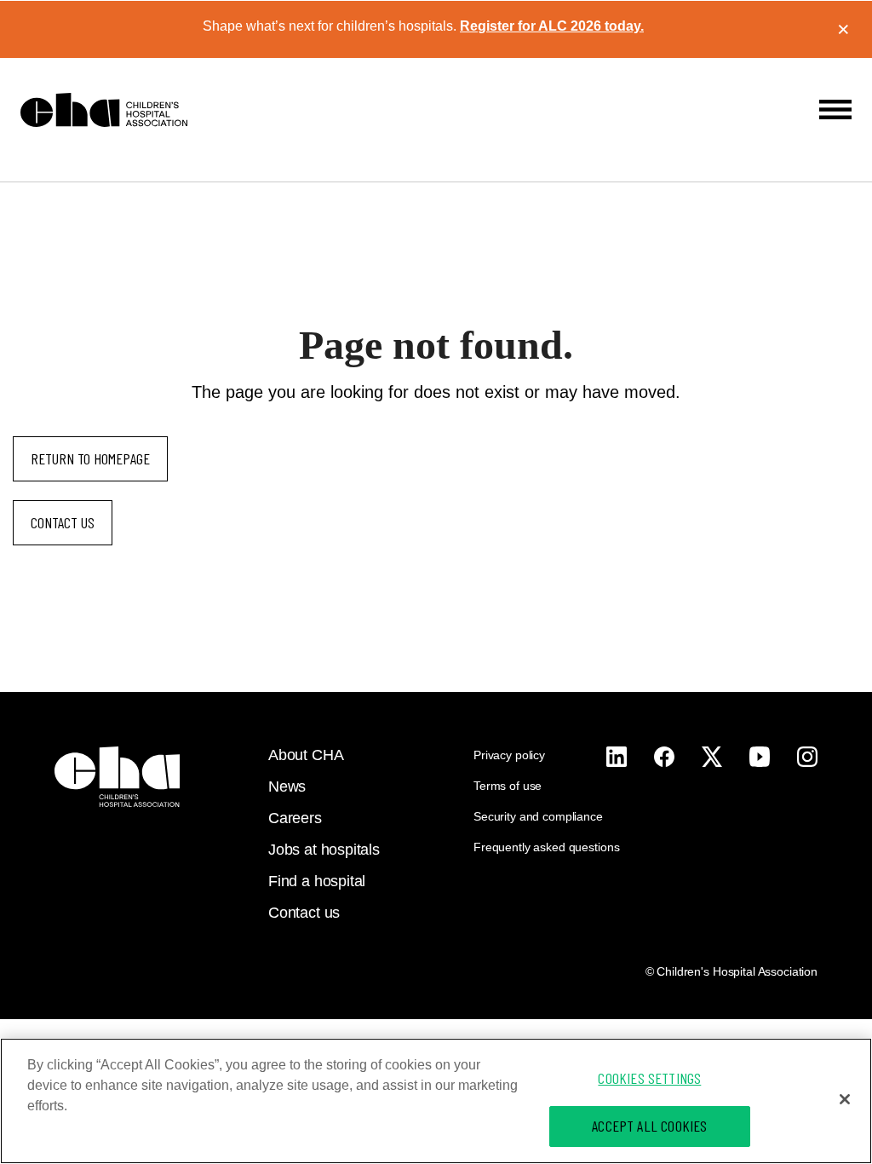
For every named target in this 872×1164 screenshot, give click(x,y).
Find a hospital (316, 881)
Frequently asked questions (546, 847)
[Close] (844, 1099)
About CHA (305, 755)
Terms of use (507, 785)
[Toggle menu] (835, 109)
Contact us (63, 522)
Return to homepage (90, 458)
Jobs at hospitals (324, 849)
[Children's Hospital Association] (117, 776)
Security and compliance (538, 816)
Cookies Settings (649, 1078)
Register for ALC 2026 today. (552, 26)
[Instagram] (616, 756)
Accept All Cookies (649, 1125)
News (287, 786)
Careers (295, 818)
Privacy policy (509, 755)
